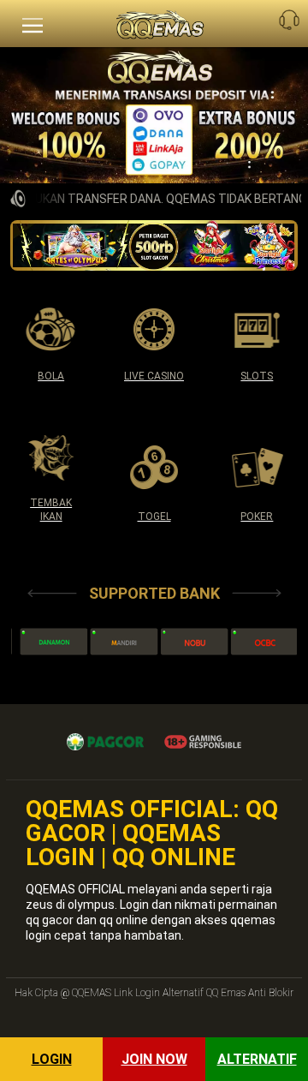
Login (52, 1059)
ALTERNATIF (257, 1059)
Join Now (154, 1059)
